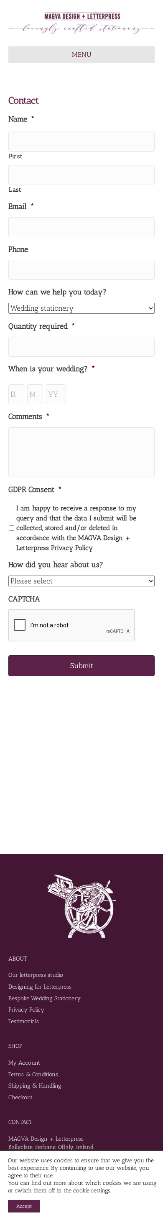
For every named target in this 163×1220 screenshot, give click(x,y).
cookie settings (91, 1190)
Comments (29, 416)
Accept (24, 1206)
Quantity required (41, 326)
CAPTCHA (24, 599)
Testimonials (23, 1021)
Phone (18, 249)
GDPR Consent (35, 489)
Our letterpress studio (35, 975)
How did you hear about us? (55, 564)
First (15, 156)
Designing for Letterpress (39, 986)
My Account (24, 1062)
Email (21, 206)
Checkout (20, 1097)
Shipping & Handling (34, 1085)
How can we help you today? (57, 292)
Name (21, 119)
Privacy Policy (26, 1009)
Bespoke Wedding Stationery (44, 998)
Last (15, 189)
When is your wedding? (51, 368)
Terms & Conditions (33, 1074)
